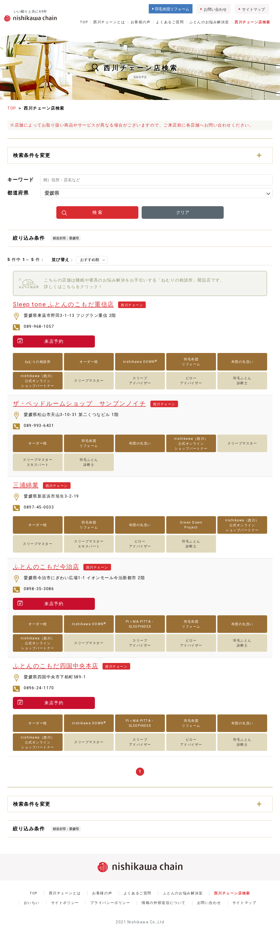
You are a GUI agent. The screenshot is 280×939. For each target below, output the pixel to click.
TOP (84, 22)
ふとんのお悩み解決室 (209, 22)
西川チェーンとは (109, 22)
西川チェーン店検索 (252, 22)
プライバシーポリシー (110, 903)
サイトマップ (253, 9)
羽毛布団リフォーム (172, 9)
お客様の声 (141, 22)
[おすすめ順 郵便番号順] (92, 259)
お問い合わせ (215, 9)
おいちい (32, 903)
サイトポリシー (65, 903)
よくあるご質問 (170, 22)
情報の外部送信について (164, 903)
